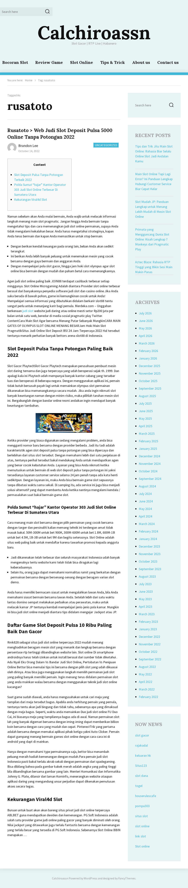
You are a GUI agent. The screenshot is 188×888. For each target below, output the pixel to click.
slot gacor (142, 735)
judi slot (27, 311)
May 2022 (145, 674)
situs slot (141, 816)
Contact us (168, 62)
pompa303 (142, 806)
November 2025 (149, 373)
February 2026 (148, 351)
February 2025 (148, 441)
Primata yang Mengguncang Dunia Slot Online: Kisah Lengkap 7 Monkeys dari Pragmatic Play (152, 239)
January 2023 (148, 629)
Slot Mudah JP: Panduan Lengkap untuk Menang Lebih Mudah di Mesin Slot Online (153, 209)
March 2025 (147, 433)
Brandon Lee (28, 145)
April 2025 (145, 426)
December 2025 (149, 366)
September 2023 (150, 569)
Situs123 (141, 765)
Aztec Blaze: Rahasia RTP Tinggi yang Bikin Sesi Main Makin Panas (153, 267)
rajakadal (141, 745)
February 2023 (148, 621)
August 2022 (147, 667)
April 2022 (145, 682)
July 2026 (145, 313)
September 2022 (150, 659)
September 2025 (150, 388)
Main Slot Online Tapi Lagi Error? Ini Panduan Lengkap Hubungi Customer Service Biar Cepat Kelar (154, 181)
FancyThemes (126, 878)
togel (138, 786)
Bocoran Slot (15, 62)
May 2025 (145, 418)
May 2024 (145, 509)
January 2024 (148, 539)
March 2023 (147, 614)
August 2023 (147, 576)
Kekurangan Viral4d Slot (30, 199)
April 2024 (145, 516)
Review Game (49, 62)
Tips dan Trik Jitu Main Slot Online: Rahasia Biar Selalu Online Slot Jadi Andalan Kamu (154, 153)
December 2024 (149, 456)
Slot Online (81, 62)
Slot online (142, 846)
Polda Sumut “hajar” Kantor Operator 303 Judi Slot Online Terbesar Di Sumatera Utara (40, 190)
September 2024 (150, 479)
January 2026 (148, 358)
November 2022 (149, 644)
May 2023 (145, 599)
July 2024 (145, 494)
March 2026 (147, 343)
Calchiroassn (94, 32)
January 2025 (148, 448)
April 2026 (145, 336)
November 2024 (149, 464)
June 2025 (146, 411)
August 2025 (147, 396)
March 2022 (147, 689)
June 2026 (146, 321)
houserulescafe (145, 796)
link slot (140, 836)
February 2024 (148, 531)
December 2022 (149, 636)
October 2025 (148, 381)
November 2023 (149, 554)
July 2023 (145, 584)
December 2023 (149, 546)
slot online (142, 826)
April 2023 (145, 606)
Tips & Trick (112, 62)
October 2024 (148, 471)
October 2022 (148, 652)
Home (28, 80)
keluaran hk (143, 755)
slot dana (141, 776)
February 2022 (148, 697)
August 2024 (147, 486)
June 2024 (146, 501)
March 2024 (147, 524)
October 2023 (148, 561)
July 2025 (145, 403)
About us (141, 62)
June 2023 (146, 591)
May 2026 (145, 328)
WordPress (90, 878)
